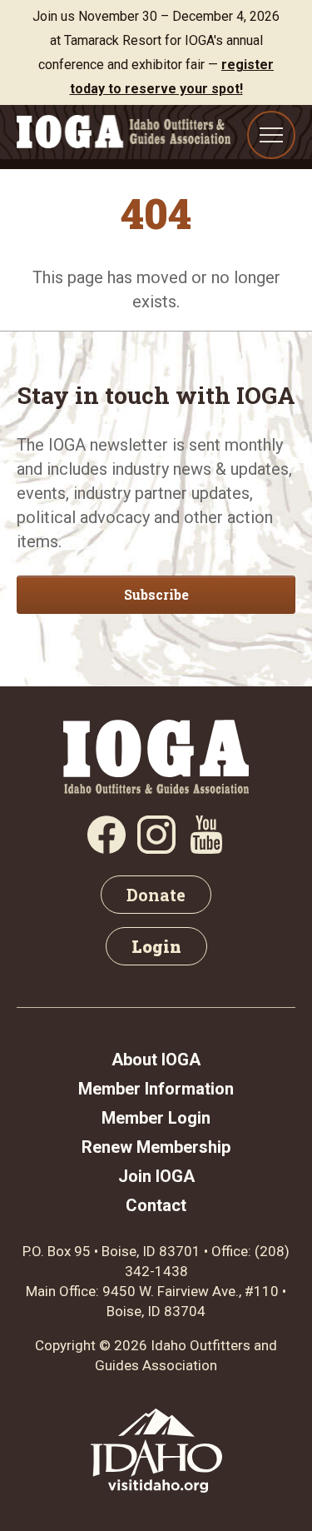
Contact (156, 1205)
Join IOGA (156, 1176)
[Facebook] (106, 848)
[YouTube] (206, 848)
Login (156, 946)
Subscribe (156, 594)
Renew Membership (156, 1147)
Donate (156, 895)
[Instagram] (156, 848)
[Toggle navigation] (271, 135)
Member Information (156, 1089)
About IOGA (156, 1060)
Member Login (156, 1118)
